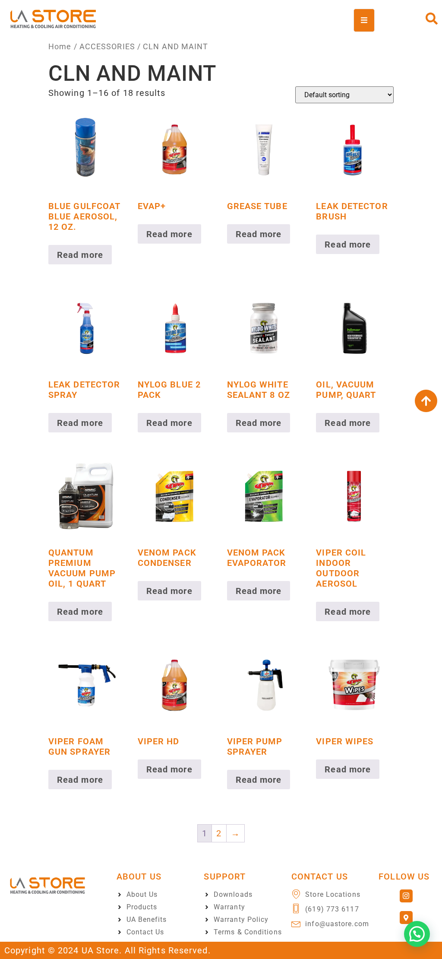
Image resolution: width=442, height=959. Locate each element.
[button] (417, 934)
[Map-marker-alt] (406, 917)
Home (59, 46)
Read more (80, 255)
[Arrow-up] (426, 401)
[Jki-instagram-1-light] (406, 895)
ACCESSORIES (107, 46)
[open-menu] (364, 20)
